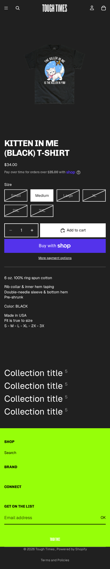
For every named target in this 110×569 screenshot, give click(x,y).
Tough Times (45, 549)
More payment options (55, 258)
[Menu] (6, 8)
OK (103, 517)
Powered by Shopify (72, 549)
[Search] (17, 8)
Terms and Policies (55, 560)
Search (10, 452)
